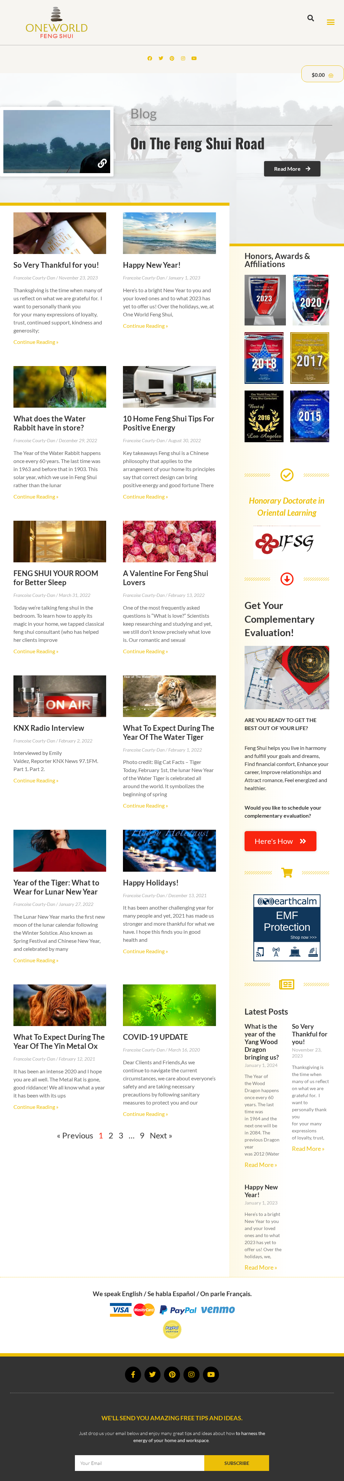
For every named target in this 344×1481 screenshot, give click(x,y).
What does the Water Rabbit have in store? (49, 423)
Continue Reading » (35, 342)
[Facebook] (150, 58)
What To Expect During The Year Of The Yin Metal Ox (59, 1041)
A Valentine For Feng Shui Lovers (165, 578)
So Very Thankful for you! (56, 264)
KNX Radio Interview (48, 727)
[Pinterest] (172, 58)
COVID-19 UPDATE (155, 1036)
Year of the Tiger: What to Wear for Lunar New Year (56, 887)
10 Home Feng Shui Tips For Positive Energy (168, 423)
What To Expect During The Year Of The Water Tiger (168, 732)
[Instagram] (183, 58)
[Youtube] (194, 58)
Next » (161, 1135)
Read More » (261, 1164)
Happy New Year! (152, 264)
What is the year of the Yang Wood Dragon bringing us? (262, 1041)
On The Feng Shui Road (197, 142)
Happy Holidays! (151, 882)
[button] (331, 22)
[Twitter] (161, 58)
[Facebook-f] (133, 1375)
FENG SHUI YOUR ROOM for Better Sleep (55, 578)
